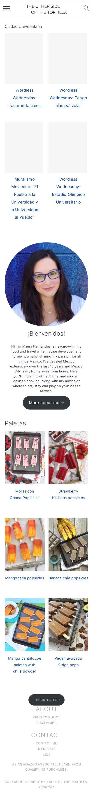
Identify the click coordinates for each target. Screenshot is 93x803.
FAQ (46, 754)
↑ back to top (46, 700)
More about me (44, 402)
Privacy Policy (46, 717)
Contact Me (46, 743)
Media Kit (46, 749)
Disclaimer (46, 723)
